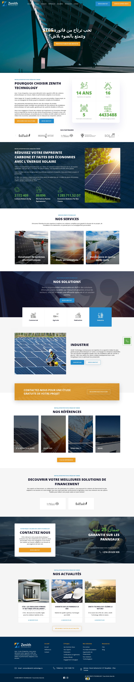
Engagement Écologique (71, 660)
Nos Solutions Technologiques (88, 658)
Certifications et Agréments (72, 654)
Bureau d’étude (68, 657)
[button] (16, 135)
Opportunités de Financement (87, 653)
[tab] (33, 317)
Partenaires (67, 652)
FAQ (103, 647)
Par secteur (86, 647)
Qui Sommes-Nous (69, 647)
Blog (103, 649)
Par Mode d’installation (89, 649)
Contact (76, 4)
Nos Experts (67, 649)
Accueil (30, 4)
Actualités (60, 4)
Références (51, 4)
